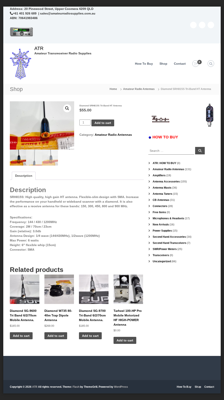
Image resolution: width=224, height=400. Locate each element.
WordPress (121, 386)
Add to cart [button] (21, 336)
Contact (180, 63)
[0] (196, 64)
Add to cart (102, 123)
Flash (76, 386)
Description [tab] (23, 175)
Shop (163, 63)
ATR (39, 48)
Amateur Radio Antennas (139, 89)
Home (113, 89)
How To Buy (144, 63)
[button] (67, 108)
